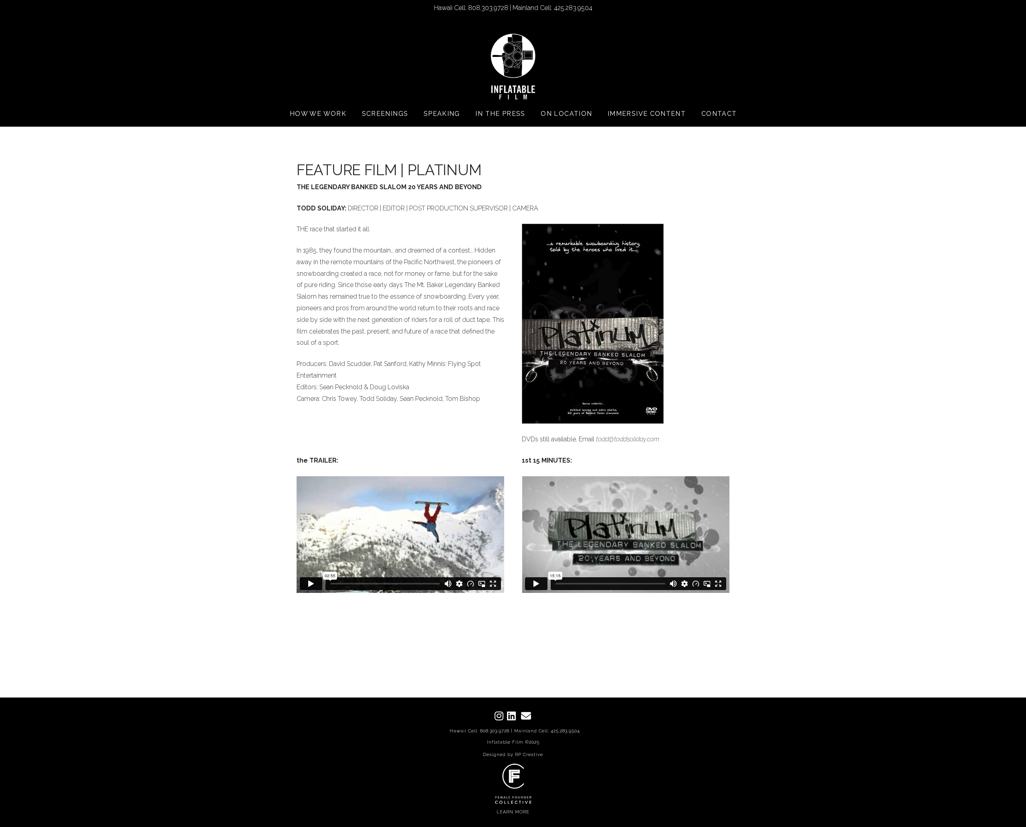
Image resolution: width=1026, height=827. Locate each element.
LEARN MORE (513, 812)
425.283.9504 (565, 731)
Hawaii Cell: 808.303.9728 (479, 731)
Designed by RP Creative (513, 754)
